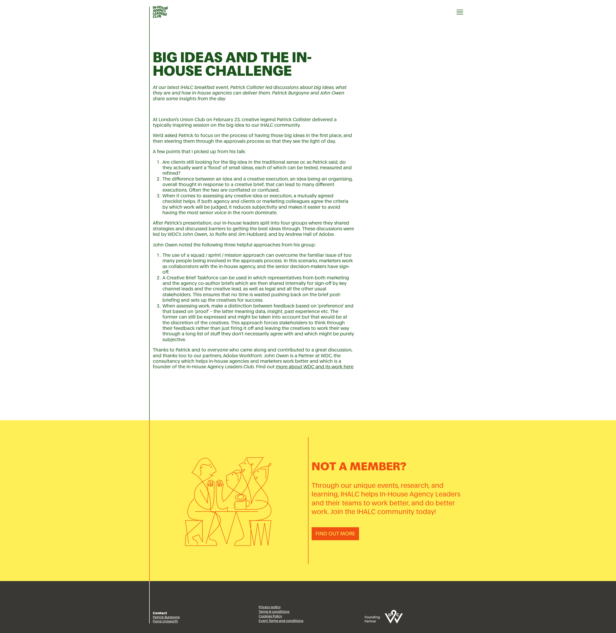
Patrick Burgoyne (166, 617)
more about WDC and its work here (314, 366)
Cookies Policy (270, 616)
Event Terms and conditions (281, 621)
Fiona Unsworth (165, 621)
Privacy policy (270, 607)
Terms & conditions (274, 612)
